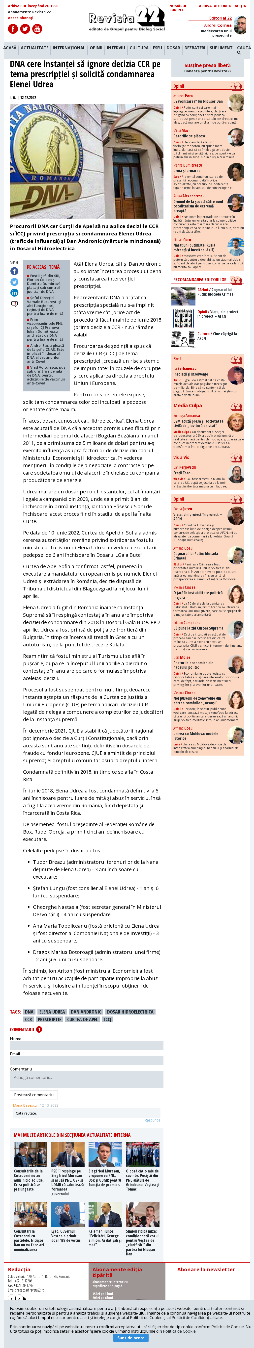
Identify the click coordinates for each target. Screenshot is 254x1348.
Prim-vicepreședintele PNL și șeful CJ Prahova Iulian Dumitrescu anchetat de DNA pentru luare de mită (45, 329)
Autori (220, 6)
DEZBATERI (195, 48)
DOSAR (173, 48)
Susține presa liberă (207, 68)
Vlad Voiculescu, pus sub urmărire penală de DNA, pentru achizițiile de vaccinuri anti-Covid (46, 375)
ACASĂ (9, 48)
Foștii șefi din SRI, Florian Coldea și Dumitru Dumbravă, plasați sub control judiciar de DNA (44, 283)
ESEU (157, 48)
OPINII (96, 48)
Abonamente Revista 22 (29, 12)
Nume (15, 1039)
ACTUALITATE (34, 48)
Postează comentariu (34, 1094)
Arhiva (205, 6)
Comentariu (21, 1069)
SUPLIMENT (221, 48)
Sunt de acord (131, 1338)
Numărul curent (178, 8)
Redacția (237, 6)
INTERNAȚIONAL (69, 48)
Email (15, 1054)
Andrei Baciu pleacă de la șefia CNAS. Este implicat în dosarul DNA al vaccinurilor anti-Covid (45, 353)
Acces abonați (20, 18)
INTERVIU (116, 48)
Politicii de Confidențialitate (197, 1317)
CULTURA (139, 48)
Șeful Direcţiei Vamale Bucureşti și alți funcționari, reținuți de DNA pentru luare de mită (45, 305)
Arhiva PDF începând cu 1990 (33, 6)
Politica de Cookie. (179, 1331)
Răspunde (152, 1120)
